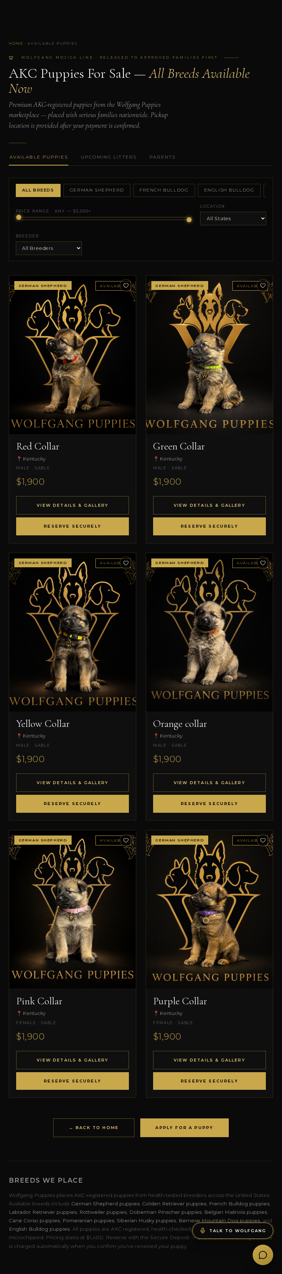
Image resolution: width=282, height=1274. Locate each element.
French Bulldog (164, 190)
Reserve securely (72, 526)
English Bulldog (229, 190)
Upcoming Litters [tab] (109, 157)
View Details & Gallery (72, 505)
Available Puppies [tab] (39, 157)
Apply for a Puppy (184, 1127)
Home (16, 43)
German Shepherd (97, 190)
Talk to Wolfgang (237, 1230)
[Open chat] (263, 1255)
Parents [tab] (162, 157)
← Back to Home (94, 1127)
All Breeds (38, 190)
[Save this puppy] (126, 285)
